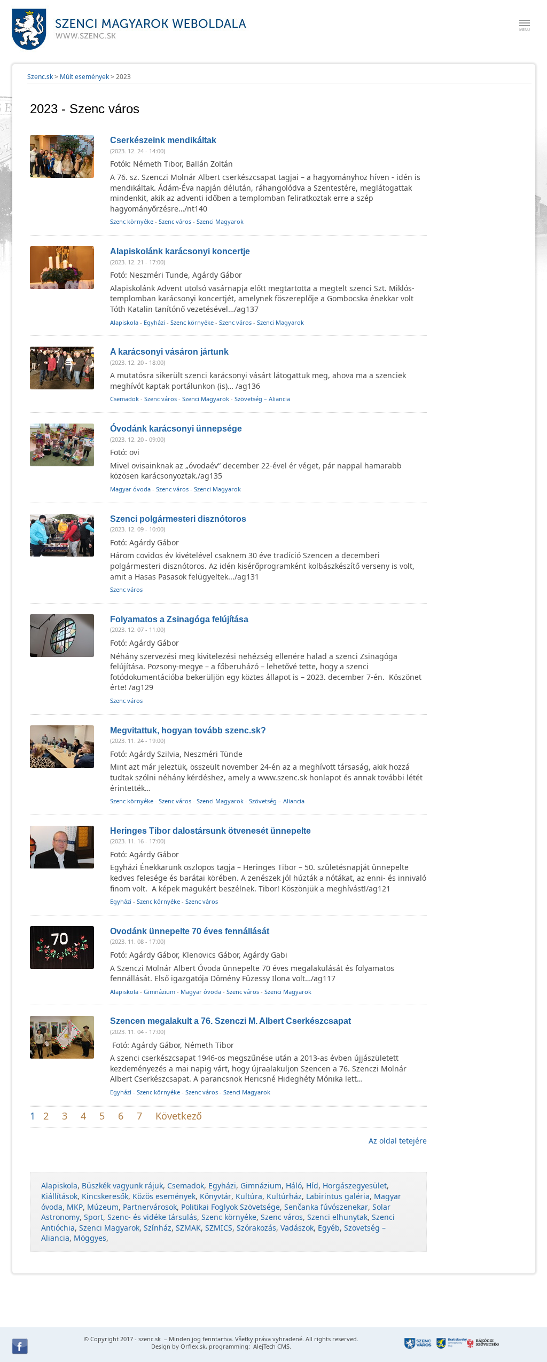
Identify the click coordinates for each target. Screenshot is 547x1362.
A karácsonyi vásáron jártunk (169, 351)
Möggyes (90, 1238)
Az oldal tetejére (398, 1141)
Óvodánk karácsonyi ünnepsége (176, 428)
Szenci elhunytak (337, 1217)
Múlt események (84, 76)
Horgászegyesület (355, 1185)
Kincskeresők (105, 1196)
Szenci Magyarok (220, 221)
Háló (294, 1185)
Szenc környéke (131, 221)
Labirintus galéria (338, 1196)
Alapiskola (124, 322)
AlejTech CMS (271, 1346)
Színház (157, 1228)
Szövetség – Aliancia (262, 399)
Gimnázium (159, 992)
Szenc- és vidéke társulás (152, 1217)
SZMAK (188, 1228)
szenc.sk (149, 1339)
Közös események (164, 1196)
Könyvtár (215, 1196)
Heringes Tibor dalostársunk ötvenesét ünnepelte (210, 830)
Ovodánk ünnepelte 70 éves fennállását (189, 931)
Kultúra (249, 1196)
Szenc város (175, 221)
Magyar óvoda (130, 489)
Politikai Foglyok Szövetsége (230, 1207)
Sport (93, 1217)
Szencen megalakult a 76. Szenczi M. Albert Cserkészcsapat (230, 1021)
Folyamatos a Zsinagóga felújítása (179, 619)
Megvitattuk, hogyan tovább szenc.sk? (188, 730)
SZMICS (218, 1228)
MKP (75, 1207)
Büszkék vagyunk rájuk (122, 1185)
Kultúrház (284, 1196)
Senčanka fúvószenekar (326, 1207)
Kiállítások (59, 1196)
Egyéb (329, 1228)
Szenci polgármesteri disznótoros (178, 518)
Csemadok (124, 399)
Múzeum (103, 1207)
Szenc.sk (40, 76)
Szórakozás (256, 1228)
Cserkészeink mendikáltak (163, 140)
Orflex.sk (193, 1346)
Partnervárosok (150, 1207)
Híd (312, 1185)
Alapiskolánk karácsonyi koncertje (180, 251)
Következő (178, 1115)
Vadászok (297, 1228)
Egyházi (154, 322)
